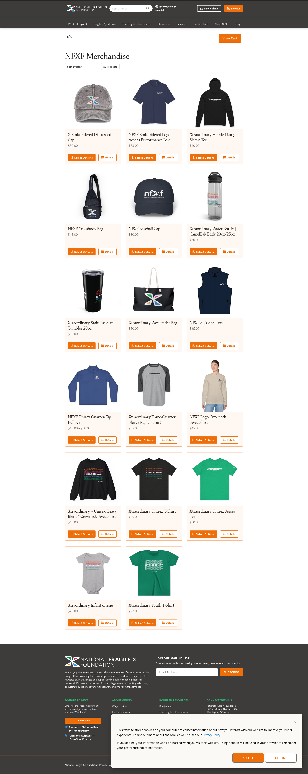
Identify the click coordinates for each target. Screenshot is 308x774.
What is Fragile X (77, 24)
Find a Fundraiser (122, 712)
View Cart (229, 38)
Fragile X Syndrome (105, 24)
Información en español (165, 8)
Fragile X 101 (166, 706)
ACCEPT (248, 758)
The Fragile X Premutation (137, 24)
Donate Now (83, 720)
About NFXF (221, 24)
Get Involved (201, 24)
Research (182, 24)
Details (109, 157)
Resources (164, 24)
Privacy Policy (211, 735)
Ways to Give (119, 706)
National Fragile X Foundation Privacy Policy (89, 765)
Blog (237, 24)
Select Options (83, 158)
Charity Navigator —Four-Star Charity (82, 737)
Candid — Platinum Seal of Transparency (84, 728)
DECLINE (281, 758)
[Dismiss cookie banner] (295, 722)
